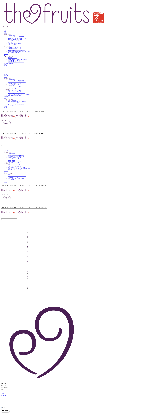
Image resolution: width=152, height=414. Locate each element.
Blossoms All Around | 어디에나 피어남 (17, 38)
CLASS (6, 65)
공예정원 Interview (12, 58)
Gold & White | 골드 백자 (14, 40)
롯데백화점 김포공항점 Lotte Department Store (19, 51)
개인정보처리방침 (4, 395)
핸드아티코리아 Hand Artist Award (16, 61)
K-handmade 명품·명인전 (14, 60)
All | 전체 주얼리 (11, 35)
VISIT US (6, 64)
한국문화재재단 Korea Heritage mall (16, 50)
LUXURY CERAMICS (9, 63)
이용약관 (2, 393)
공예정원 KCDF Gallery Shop (14, 47)
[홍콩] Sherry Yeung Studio (14, 52)
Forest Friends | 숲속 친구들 (14, 43)
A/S (5, 55)
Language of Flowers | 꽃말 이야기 (16, 36)
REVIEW (6, 54)
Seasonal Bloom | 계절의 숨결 (15, 39)
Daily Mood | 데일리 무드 (13, 44)
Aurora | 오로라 (11, 42)
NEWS (5, 32)
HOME (5, 30)
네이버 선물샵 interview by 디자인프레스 (17, 59)
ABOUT (6, 31)
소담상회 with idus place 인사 (15, 48)
